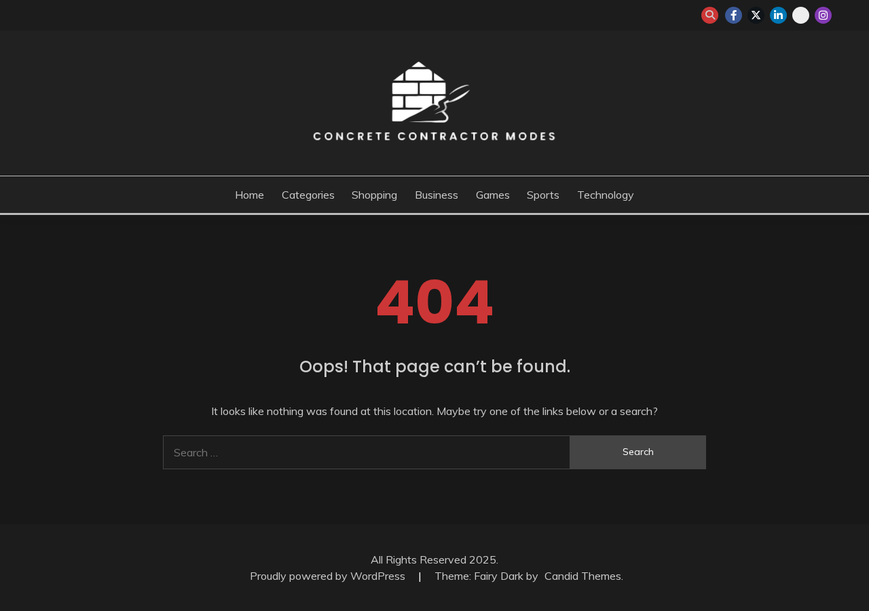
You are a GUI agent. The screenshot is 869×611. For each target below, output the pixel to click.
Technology (605, 194)
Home (249, 194)
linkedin (778, 15)
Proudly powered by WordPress (329, 576)
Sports (543, 194)
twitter (755, 15)
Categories (308, 194)
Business (436, 194)
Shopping (374, 194)
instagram (823, 15)
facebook (733, 15)
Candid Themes (582, 576)
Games (493, 194)
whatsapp (800, 15)
